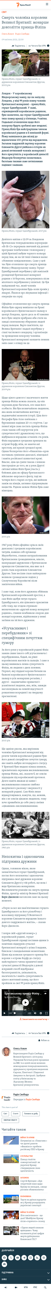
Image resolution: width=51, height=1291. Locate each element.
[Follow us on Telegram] (24, 1257)
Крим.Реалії (13, 997)
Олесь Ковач (8, 34)
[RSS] (37, 1257)
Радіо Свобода (22, 34)
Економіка (25, 1196)
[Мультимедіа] (16, 1287)
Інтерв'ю (24, 1178)
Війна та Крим (27, 1138)
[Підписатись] (4, 1264)
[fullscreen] (46, 1013)
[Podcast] (43, 1257)
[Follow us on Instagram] (30, 1257)
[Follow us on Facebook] (4, 1257)
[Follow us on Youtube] (17, 1257)
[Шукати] (45, 1287)
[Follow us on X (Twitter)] (11, 1257)
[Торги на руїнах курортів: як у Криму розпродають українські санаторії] (11, 1199)
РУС (35, 1287)
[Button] (18, 46)
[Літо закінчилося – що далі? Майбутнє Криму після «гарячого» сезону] (11, 1215)
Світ (4, 12)
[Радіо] (6, 1287)
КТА (26, 1287)
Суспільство (26, 1156)
